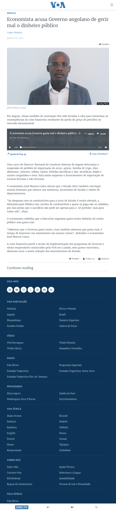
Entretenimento (68, 399)
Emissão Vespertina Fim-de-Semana (27, 376)
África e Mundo (67, 308)
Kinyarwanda (14, 450)
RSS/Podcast (13, 478)
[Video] (72, 507)
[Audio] (48, 507)
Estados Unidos (15, 326)
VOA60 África (14, 348)
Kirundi (63, 416)
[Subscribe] (44, 290)
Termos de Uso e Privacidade (74, 484)
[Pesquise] (96, 507)
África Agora (14, 393)
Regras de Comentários (19, 484)
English (11, 433)
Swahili (63, 421)
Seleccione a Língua (70, 472)
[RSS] (51, 290)
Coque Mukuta (14, 32)
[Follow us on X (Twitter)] (30, 290)
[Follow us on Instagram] (23, 290)
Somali (63, 438)
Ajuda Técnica (66, 467)
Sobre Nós (12, 467)
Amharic (11, 421)
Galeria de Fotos (68, 326)
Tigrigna (64, 444)
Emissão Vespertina (17, 371)
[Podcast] (37, 290)
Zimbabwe (65, 450)
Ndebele (63, 427)
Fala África (13, 365)
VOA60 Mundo (67, 342)
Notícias (11, 308)
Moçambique (14, 320)
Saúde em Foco (67, 393)
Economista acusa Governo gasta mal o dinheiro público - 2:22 (47, 133)
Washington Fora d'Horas (21, 399)
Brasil (62, 314)
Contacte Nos (14, 472)
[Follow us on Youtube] (17, 290)
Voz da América (21, 137)
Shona (62, 433)
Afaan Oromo (14, 416)
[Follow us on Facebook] (10, 290)
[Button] (104, 44)
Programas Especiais (70, 365)
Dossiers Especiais (69, 320)
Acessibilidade (67, 478)
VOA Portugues (15, 342)
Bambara (12, 427)
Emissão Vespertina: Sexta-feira (77, 371)
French (11, 438)
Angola (11, 13)
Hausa (10, 444)
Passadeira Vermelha (70, 348)
